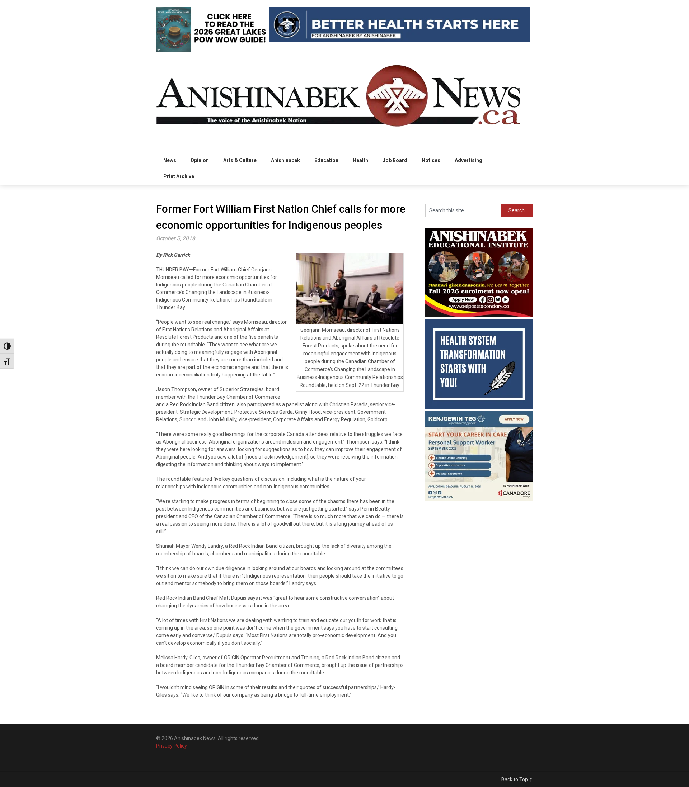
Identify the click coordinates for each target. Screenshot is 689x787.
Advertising (468, 160)
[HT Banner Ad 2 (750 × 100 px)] (399, 40)
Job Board (395, 160)
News (169, 160)
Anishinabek (285, 160)
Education (326, 160)
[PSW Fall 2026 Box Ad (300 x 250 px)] (479, 499)
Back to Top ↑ (517, 779)
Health (360, 160)
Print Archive (178, 176)
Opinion (200, 160)
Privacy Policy (171, 746)
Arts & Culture (240, 160)
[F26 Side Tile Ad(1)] (479, 315)
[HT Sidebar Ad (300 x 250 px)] (479, 407)
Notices (431, 160)
